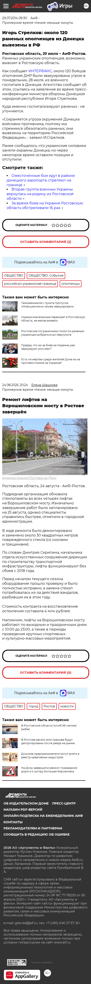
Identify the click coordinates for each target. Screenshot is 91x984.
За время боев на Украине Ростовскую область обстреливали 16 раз (45, 205)
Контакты (13, 822)
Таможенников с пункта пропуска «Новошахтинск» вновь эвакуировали (47, 304)
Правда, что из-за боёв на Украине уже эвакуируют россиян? (48, 347)
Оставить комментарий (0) (45, 673)
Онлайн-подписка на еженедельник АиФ (43, 816)
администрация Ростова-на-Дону (29, 478)
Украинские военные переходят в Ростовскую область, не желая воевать (53, 318)
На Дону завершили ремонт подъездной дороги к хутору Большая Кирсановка (49, 769)
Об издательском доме (26, 803)
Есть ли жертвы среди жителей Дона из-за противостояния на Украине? (50, 361)
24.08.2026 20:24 (15, 385)
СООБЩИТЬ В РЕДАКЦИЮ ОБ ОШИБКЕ (37, 834)
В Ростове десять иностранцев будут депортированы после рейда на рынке (48, 741)
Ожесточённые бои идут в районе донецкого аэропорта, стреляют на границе (41, 180)
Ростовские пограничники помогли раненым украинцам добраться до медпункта (52, 332)
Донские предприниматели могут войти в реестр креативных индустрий (50, 755)
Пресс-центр (64, 803)
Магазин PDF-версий (23, 810)
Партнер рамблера (41, 962)
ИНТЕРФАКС (40, 71)
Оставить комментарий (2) (45, 242)
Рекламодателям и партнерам (33, 828)
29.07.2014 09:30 (14, 18)
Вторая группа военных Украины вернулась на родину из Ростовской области (40, 194)
